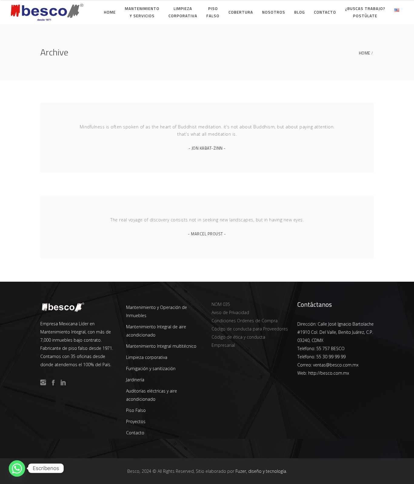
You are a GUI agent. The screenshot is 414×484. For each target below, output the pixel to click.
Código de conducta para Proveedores (250, 329)
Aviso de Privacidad (230, 312)
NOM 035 (221, 304)
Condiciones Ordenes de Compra (245, 320)
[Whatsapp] (17, 468)
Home (364, 53)
